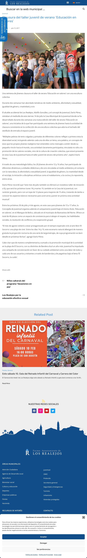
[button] (83, 517)
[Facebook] (34, 411)
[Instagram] (40, 411)
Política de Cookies (32, 554)
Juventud (5, 13)
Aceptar (43, 537)
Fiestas (4, 370)
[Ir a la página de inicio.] (17, 3)
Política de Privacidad (46, 554)
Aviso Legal (57, 554)
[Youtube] (46, 411)
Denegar (43, 543)
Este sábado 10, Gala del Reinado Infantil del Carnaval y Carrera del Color (40, 373)
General (10, 370)
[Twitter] (53, 411)
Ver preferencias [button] (43, 549)
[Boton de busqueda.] (83, 9)
